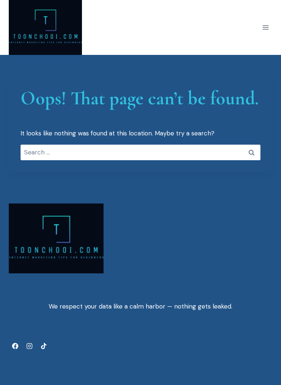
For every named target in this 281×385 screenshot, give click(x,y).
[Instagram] (29, 346)
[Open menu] (265, 27)
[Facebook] (15, 346)
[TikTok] (43, 346)
